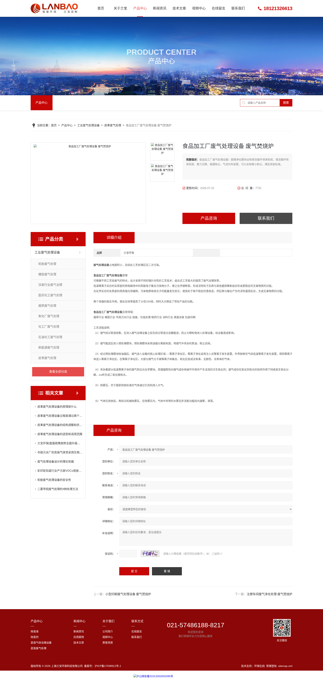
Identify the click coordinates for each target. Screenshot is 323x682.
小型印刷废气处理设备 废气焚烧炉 (128, 594)
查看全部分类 (58, 371)
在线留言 (218, 8)
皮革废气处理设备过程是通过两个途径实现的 (60, 415)
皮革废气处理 (112, 125)
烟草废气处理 (47, 305)
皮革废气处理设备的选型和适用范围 (59, 434)
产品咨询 (209, 218)
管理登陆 (271, 665)
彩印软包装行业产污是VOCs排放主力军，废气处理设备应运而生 (60, 470)
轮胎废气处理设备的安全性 (54, 479)
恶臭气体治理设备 (41, 642)
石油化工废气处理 (50, 337)
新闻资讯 (159, 8)
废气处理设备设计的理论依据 (55, 461)
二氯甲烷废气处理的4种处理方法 (57, 489)
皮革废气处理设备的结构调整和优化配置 (60, 424)
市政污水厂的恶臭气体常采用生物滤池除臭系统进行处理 (60, 452)
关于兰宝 (120, 8)
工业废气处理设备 (88, 125)
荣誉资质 (107, 642)
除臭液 (35, 631)
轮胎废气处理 (47, 263)
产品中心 (140, 8)
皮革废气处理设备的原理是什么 (57, 406)
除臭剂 (35, 636)
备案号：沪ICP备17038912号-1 (102, 665)
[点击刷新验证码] (150, 553)
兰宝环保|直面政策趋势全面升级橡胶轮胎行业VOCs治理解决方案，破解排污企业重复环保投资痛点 (60, 443)
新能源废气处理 (48, 347)
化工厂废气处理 (48, 326)
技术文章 (179, 8)
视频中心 (199, 8)
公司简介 (107, 631)
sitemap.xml (285, 665)
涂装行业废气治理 (50, 284)
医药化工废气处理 (50, 295)
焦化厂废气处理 (48, 316)
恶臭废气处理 (38, 648)
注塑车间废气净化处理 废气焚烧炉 (269, 594)
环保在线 (259, 665)
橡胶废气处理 (47, 274)
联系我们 (238, 8)
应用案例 (78, 636)
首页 (100, 8)
